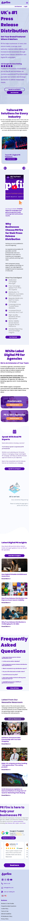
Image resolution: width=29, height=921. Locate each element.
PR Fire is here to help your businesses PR (12, 811)
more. (24, 823)
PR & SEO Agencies (14, 414)
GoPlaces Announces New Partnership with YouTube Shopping (11, 739)
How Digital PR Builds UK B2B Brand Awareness (14, 575)
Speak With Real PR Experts (11, 438)
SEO (14, 823)
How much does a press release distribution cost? (11, 657)
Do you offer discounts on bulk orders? (14, 671)
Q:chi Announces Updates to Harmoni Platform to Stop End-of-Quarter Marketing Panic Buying (14, 791)
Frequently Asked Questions (14, 645)
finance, (10, 823)
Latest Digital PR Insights (14, 542)
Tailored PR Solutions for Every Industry (14, 113)
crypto (17, 823)
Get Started (18, 6)
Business (4, 900)
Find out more (11, 159)
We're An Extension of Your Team (14, 363)
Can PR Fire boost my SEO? (10, 674)
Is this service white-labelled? (11, 661)
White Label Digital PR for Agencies (14, 355)
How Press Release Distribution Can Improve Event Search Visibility (14, 599)
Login (25, 6)
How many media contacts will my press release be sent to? (14, 678)
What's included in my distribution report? (15, 668)
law (6, 823)
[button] (27, 2)
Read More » (6, 579)
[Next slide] (23, 168)
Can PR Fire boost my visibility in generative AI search (11, 682)
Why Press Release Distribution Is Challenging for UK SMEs (14, 623)
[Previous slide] (5, 168)
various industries (18, 821)
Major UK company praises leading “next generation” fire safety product (14, 765)
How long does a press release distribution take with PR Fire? (14, 665)
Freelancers (15, 401)
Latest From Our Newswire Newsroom (12, 701)
